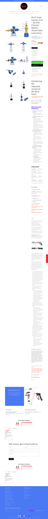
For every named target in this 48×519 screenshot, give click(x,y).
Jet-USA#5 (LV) (34, 55)
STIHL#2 (39, 356)
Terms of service (29, 517)
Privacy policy (25, 517)
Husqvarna (40, 359)
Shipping (36, 44)
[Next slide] (42, 37)
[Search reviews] (5, 428)
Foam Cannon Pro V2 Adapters (9, 495)
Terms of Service (26, 498)
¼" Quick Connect (40, 358)
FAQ (24, 492)
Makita (36, 357)
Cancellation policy (38, 517)
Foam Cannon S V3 (7, 491)
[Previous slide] (31, 37)
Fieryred (33, 362)
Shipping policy (33, 517)
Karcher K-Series (33, 350)
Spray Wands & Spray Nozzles (9, 498)
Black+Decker (33, 354)
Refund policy (21, 517)
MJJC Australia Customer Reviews (9, 502)
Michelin (37, 354)
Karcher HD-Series (39, 350)
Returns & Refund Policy (27, 495)
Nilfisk (40, 354)
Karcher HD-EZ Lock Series (35, 352)
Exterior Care (7, 501)
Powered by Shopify (17, 517)
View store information (35, 71)
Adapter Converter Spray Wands (9, 499)
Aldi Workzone (40, 357)
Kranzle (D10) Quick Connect (35, 355)
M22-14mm (36, 359)
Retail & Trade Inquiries (27, 491)
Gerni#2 (41, 352)
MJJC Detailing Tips (7, 505)
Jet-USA (32, 358)
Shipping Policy (26, 494)
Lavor (34, 357)
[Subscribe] (19, 510)
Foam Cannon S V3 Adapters (8, 492)
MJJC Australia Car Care (12, 517)
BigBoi (33, 359)
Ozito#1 (40, 353)
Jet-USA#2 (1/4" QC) (35, 49)
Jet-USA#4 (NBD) (34, 53)
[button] (6, 6)
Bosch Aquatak (36, 353)
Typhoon (35, 358)
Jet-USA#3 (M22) (34, 51)
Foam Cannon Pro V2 (8, 494)
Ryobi (32, 353)
